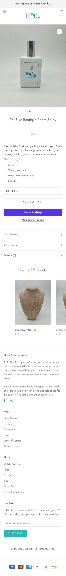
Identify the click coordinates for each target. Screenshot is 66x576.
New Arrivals (10, 418)
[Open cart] (62, 11)
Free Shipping (11, 234)
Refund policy (11, 446)
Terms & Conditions (14, 492)
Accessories (10, 429)
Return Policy (10, 245)
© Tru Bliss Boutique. (33, 549)
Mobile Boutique (12, 464)
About (7, 470)
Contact (8, 475)
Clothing (8, 424)
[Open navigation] (4, 11)
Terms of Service (12, 441)
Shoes (7, 435)
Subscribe (15, 533)
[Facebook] (4, 401)
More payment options (33, 220)
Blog (6, 481)
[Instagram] (12, 401)
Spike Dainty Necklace (25, 330)
